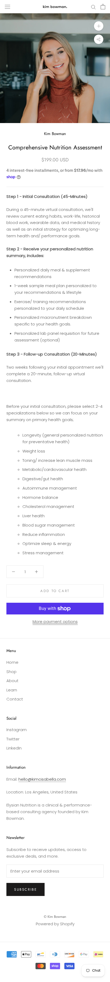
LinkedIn (14, 748)
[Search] (93, 6)
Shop (11, 671)
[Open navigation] (7, 7)
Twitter (12, 739)
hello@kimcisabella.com (42, 779)
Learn (11, 690)
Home (12, 662)
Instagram (16, 729)
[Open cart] (103, 6)
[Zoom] (98, 26)
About (12, 680)
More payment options (55, 621)
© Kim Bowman (55, 916)
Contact (14, 699)
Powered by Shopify (55, 924)
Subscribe (25, 889)
